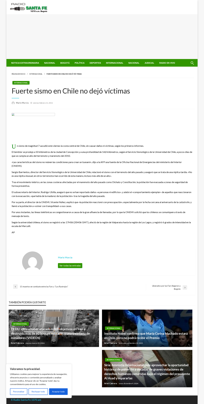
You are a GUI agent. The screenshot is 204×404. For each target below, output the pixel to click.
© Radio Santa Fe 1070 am (26, 399)
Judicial (149, 63)
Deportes (95, 63)
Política (80, 63)
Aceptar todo (58, 391)
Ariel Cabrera (17, 343)
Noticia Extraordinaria (25, 63)
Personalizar (18, 391)
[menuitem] (25, 63)
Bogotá (65, 63)
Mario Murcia (22, 103)
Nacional (49, 63)
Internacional (114, 63)
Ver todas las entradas (70, 265)
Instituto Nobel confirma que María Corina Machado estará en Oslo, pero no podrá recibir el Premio (146, 336)
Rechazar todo (38, 391)
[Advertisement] (102, 37)
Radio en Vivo (167, 63)
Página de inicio (18, 74)
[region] (39, 381)
